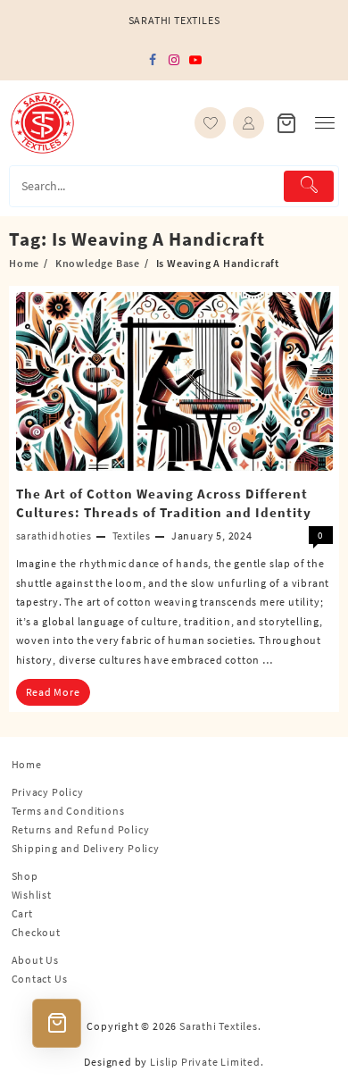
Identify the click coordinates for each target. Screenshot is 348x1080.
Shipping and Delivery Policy (86, 848)
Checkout (36, 932)
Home (27, 764)
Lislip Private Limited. (206, 1061)
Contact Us (40, 978)
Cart (22, 913)
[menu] (325, 123)
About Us (35, 960)
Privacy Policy (48, 792)
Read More (53, 692)
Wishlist (32, 894)
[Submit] (309, 186)
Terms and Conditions (68, 810)
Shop (25, 876)
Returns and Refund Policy (81, 829)
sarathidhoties (54, 535)
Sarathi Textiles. (220, 1026)
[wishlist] (210, 122)
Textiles (131, 535)
